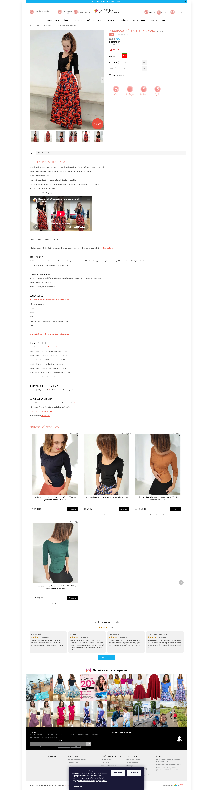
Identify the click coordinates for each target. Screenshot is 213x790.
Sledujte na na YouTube (40, 738)
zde (99, 776)
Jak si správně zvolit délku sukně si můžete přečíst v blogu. (49, 334)
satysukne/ (94, 734)
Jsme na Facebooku (82, 734)
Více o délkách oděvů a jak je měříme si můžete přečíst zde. (49, 300)
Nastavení (78, 786)
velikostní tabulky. (52, 347)
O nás (69, 766)
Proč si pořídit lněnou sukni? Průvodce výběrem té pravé (168, 760)
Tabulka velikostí (106, 759)
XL (54, 514)
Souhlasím (134, 772)
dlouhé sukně (45, 416)
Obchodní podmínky (132, 762)
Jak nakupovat (130, 766)
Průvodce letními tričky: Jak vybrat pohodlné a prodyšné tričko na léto (167, 768)
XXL (164, 514)
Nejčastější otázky (73, 762)
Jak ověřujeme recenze (133, 759)
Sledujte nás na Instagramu (109, 670)
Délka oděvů (105, 762)
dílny (50, 390)
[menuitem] (53, 20)
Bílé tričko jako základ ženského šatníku (168, 764)
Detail (73, 509)
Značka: (122, 34)
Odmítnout (118, 772)
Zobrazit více (107, 657)
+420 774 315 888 (52, 734)
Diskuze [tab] (50, 153)
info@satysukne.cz (38, 734)
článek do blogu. (108, 248)
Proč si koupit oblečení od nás (77, 759)
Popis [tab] (31, 153)
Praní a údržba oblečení (108, 766)
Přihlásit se (88, 744)
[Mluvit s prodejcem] (116, 92)
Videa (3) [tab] (40, 153)
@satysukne (53, 738)
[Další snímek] (102, 80)
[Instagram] (143, 92)
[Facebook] (130, 92)
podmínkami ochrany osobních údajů (69, 747)
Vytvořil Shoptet (168, 785)
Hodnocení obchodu (106, 622)
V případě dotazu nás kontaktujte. (41, 411)
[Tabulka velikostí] (157, 92)
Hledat (54, 11)
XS (150, 514)
